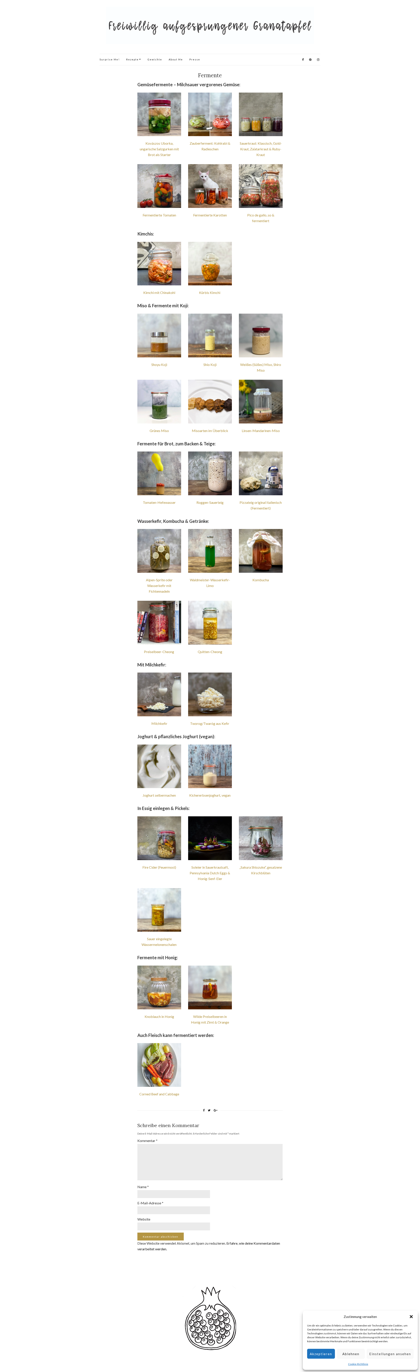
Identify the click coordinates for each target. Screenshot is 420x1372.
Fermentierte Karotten (210, 215)
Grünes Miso (159, 431)
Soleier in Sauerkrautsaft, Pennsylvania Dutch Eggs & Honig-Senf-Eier (210, 873)
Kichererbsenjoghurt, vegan (210, 795)
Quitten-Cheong (210, 652)
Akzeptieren (321, 1354)
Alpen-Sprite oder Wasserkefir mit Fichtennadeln (159, 585)
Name (143, 1187)
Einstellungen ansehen (390, 1354)
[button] (411, 1316)
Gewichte (154, 59)
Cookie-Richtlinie (358, 1364)
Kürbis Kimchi (210, 292)
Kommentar (147, 1140)
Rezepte (132, 59)
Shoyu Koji (159, 364)
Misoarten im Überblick (210, 431)
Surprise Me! (110, 59)
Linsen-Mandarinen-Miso (261, 431)
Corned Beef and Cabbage (159, 1094)
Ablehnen (350, 1354)
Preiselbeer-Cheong (159, 652)
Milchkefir (159, 723)
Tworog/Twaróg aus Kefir (210, 723)
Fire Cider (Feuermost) (159, 867)
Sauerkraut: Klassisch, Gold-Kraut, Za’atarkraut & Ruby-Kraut (261, 149)
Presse (194, 59)
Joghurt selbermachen (159, 795)
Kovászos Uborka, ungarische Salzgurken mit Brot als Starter (159, 149)
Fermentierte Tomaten (159, 215)
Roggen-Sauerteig (210, 502)
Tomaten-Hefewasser (159, 502)
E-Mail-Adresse (150, 1203)
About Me (176, 59)
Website (143, 1219)
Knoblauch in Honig (159, 1016)
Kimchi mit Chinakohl (159, 292)
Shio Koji (210, 364)
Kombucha (260, 580)
